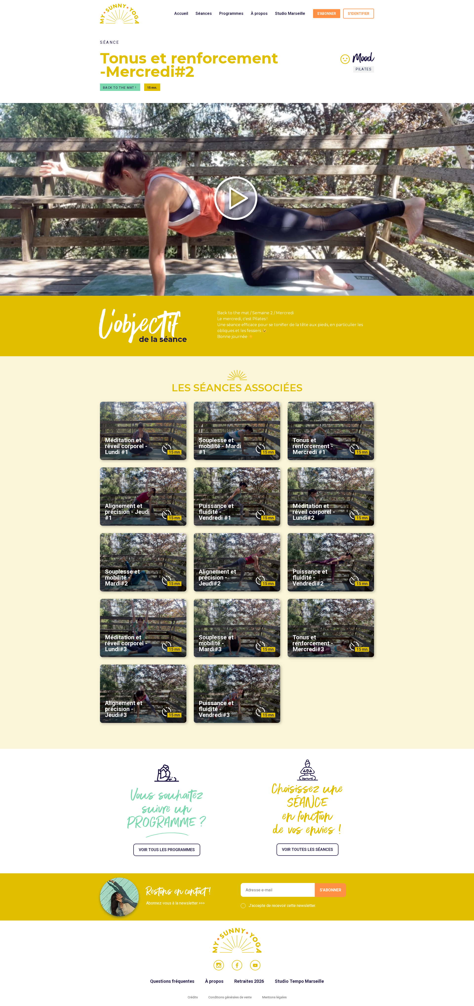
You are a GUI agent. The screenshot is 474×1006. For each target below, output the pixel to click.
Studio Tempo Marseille (299, 981)
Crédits (193, 997)
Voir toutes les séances (307, 849)
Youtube (255, 965)
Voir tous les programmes (167, 849)
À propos (259, 13)
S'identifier (358, 14)
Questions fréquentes (172, 981)
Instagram (219, 965)
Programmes (231, 13)
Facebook (237, 965)
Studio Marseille (290, 13)
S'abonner (326, 14)
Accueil (181, 13)
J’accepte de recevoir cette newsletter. (282, 905)
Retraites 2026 (249, 981)
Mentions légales (274, 997)
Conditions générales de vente (230, 997)
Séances (204, 13)
